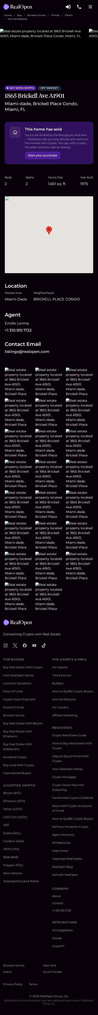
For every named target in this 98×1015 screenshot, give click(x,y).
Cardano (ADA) (13, 841)
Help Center (60, 850)
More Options (12, 873)
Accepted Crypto (15, 757)
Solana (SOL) (12, 833)
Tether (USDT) (12, 809)
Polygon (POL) (13, 865)
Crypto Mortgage (64, 777)
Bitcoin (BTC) (12, 793)
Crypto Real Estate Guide (69, 735)
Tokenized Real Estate (67, 858)
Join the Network (64, 699)
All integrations (62, 930)
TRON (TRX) (11, 849)
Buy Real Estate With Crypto (22, 667)
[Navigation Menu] (90, 7)
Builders (57, 683)
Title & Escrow (61, 675)
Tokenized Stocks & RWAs (21, 881)
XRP (6, 825)
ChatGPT (58, 946)
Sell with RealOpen (65, 874)
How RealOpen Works (18, 675)
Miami (68, 15)
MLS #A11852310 (17, 19)
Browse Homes (36, 15)
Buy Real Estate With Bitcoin (23, 723)
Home (8, 15)
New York (49, 965)
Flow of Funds (13, 691)
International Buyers (17, 773)
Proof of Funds (13, 707)
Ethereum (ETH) (14, 801)
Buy (19, 15)
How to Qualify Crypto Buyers (72, 691)
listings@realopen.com (27, 351)
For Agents (59, 667)
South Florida (52, 972)
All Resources (61, 842)
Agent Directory (63, 834)
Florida (55, 15)
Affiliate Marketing (64, 715)
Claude (57, 938)
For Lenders (60, 707)
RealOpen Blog (62, 866)
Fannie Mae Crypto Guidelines (72, 797)
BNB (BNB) (10, 857)
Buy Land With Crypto (18, 765)
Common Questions (17, 683)
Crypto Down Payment (19, 699)
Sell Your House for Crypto (70, 826)
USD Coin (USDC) (15, 817)
